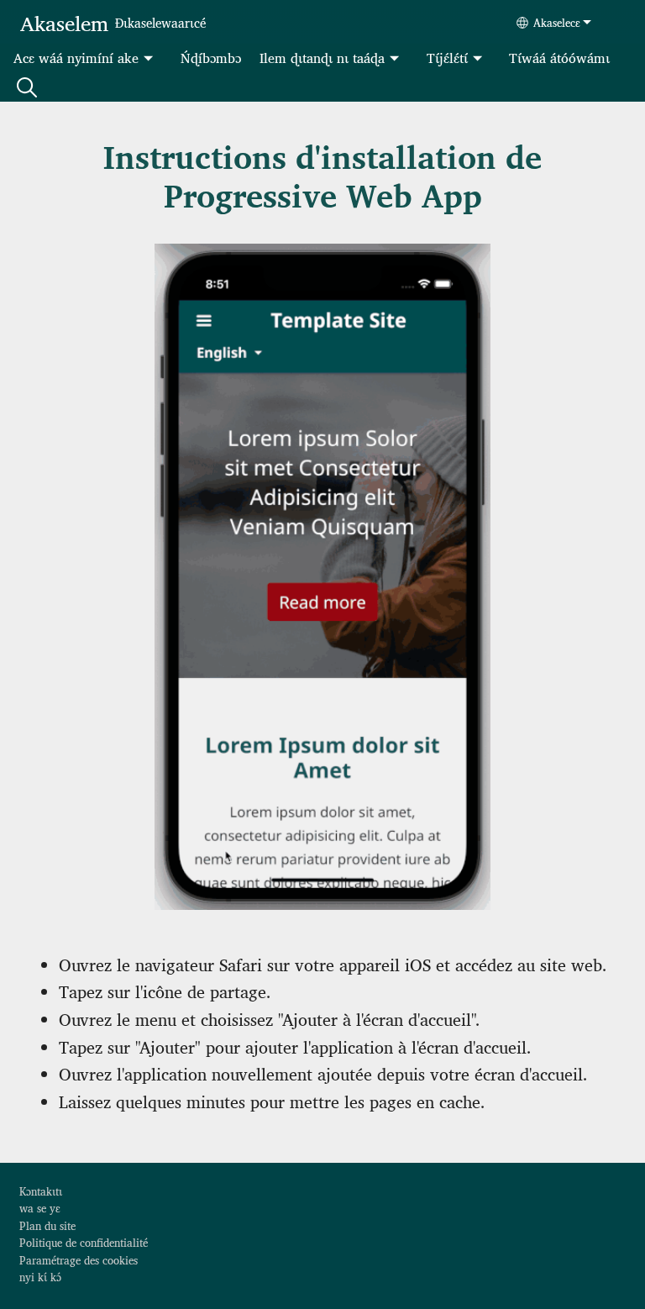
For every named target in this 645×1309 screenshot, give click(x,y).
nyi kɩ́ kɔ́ (40, 1277)
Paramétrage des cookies (78, 1260)
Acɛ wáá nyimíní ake (76, 57)
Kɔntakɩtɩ (40, 1191)
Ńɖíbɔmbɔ (211, 57)
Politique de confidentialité (83, 1242)
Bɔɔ (27, 86)
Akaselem (64, 22)
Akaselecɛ (556, 22)
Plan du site (47, 1225)
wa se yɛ (39, 1208)
